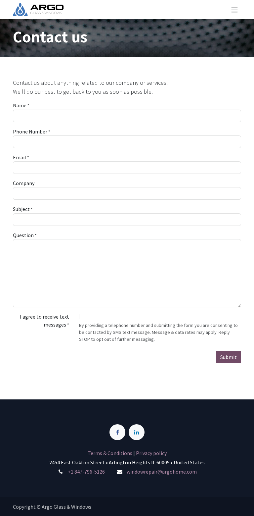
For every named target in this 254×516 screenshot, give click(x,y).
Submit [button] (228, 357)
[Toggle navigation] (234, 10)
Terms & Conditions (110, 453)
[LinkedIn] (137, 432)
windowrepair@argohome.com (162, 471)
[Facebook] (117, 432)
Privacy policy (151, 453)
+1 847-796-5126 (86, 471)
